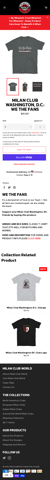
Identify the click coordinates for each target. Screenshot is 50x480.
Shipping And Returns (14, 444)
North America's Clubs (14, 400)
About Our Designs (12, 440)
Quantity (38, 121)
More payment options (24, 164)
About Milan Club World (15, 374)
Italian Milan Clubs (12, 409)
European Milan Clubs (14, 404)
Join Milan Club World (14, 378)
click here (35, 132)
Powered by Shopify (31, 466)
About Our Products (13, 435)
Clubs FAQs (8, 382)
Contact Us (8, 387)
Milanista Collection (13, 418)
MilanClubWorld (15, 466)
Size (4, 121)
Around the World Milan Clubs (18, 413)
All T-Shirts (9, 422)
